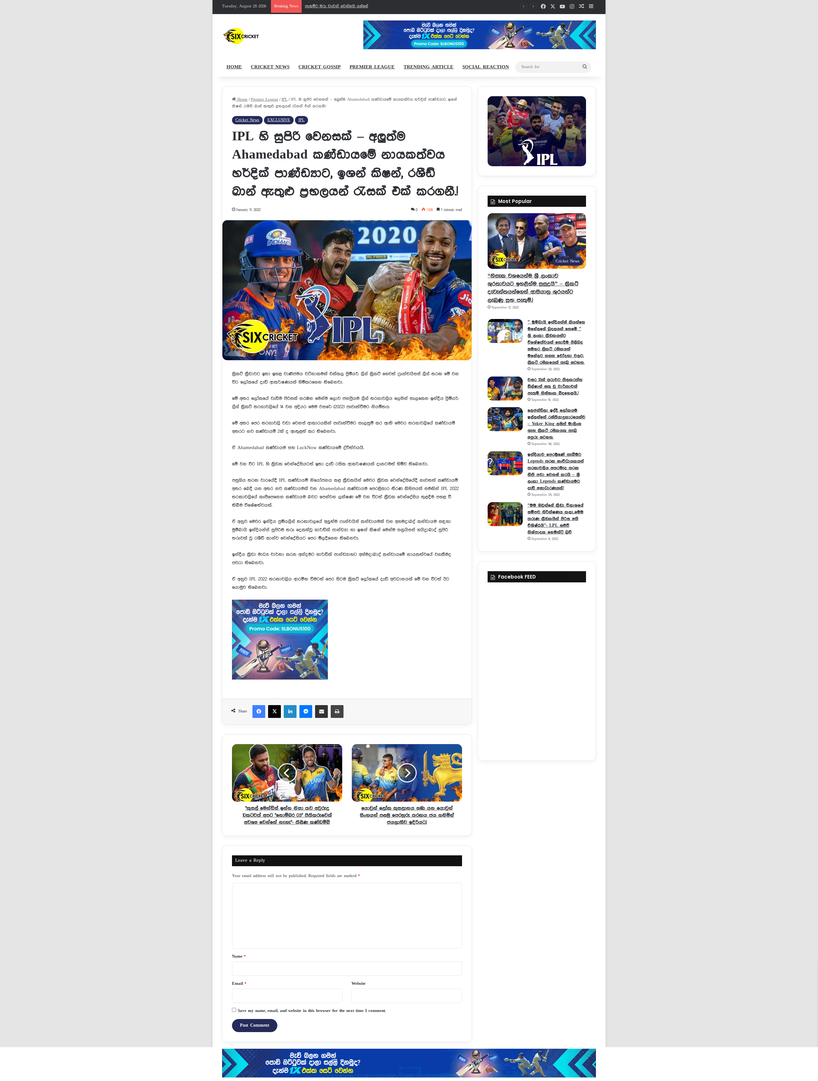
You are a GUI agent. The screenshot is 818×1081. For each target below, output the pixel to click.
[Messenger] (305, 711)
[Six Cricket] (260, 36)
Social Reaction (485, 67)
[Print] (337, 711)
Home (234, 67)
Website (358, 984)
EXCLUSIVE (278, 120)
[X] (274, 711)
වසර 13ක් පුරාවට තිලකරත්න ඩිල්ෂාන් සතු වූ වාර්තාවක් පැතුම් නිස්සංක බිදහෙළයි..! (555, 386)
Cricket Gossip (319, 67)
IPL (285, 99)
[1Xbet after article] (347, 641)
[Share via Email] (321, 711)
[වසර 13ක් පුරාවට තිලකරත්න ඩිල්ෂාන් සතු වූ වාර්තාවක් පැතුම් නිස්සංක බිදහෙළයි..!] (505, 389)
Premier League (372, 67)
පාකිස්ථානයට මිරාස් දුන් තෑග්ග (332, 6)
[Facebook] (258, 711)
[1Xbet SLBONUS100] (409, 1063)
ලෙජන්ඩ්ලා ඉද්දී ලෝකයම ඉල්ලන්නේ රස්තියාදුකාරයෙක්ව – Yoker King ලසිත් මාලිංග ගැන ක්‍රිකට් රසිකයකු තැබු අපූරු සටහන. (556, 423)
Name (238, 956)
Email (239, 984)
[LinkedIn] (290, 711)
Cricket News (270, 67)
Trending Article (428, 67)
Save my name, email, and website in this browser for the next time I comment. (312, 1011)
